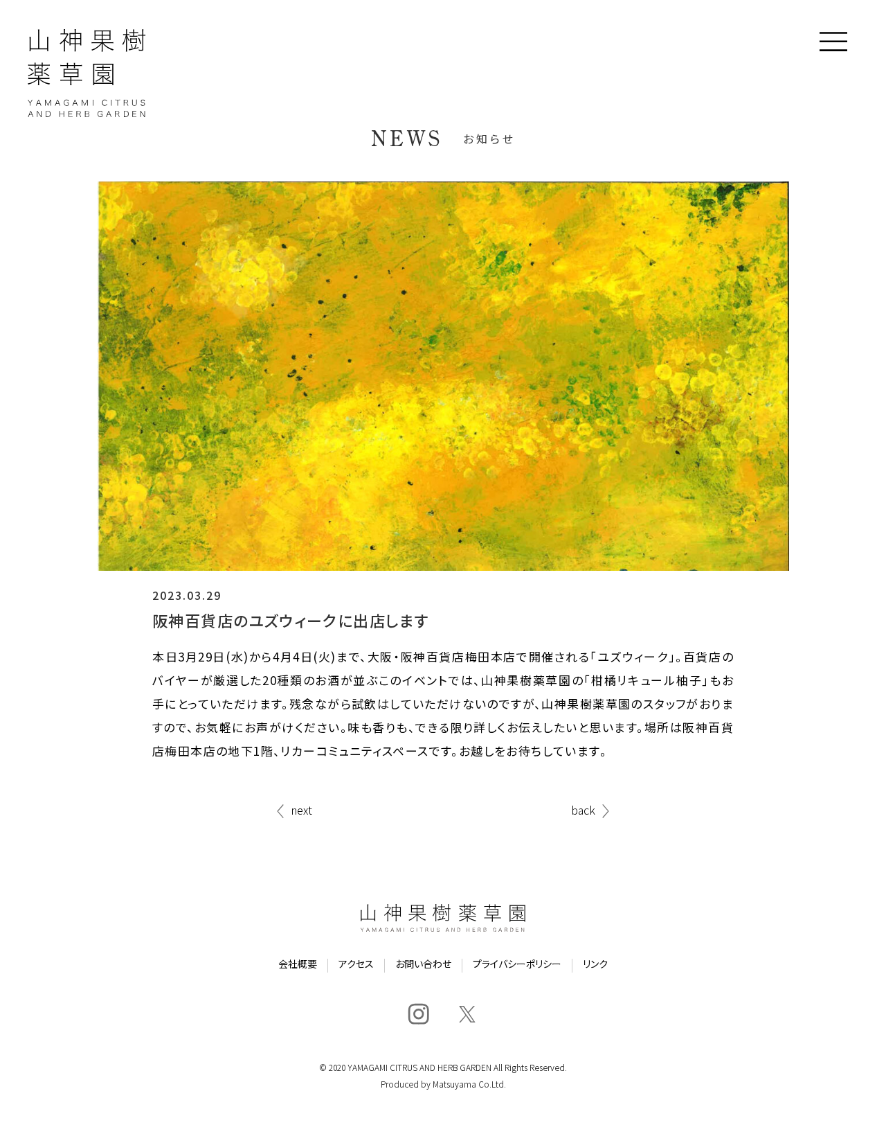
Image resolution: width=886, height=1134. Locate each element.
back (583, 811)
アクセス (356, 965)
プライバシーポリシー (517, 965)
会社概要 (297, 965)
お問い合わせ (423, 965)
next (301, 811)
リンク (595, 965)
